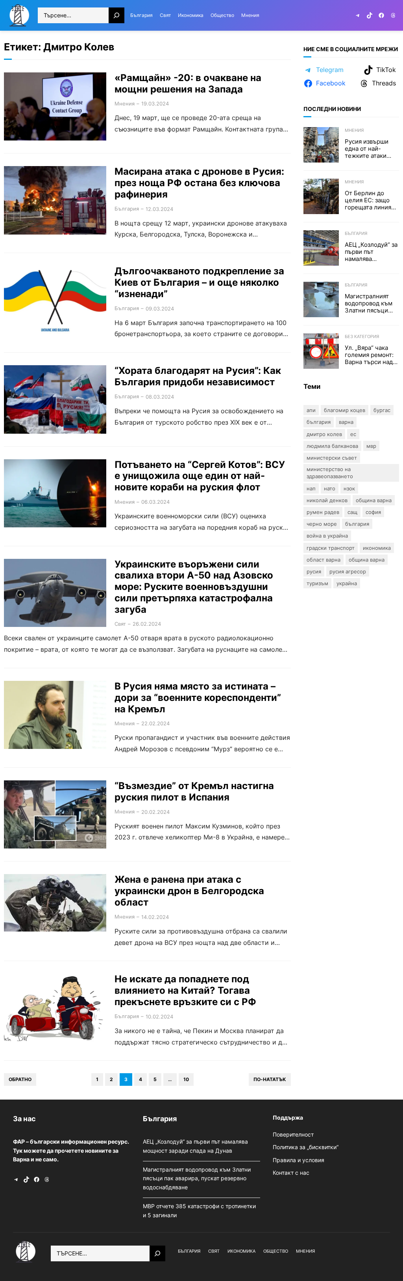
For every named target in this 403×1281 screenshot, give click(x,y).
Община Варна (374, 500)
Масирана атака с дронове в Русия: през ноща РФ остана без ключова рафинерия (199, 183)
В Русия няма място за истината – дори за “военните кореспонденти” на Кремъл (198, 698)
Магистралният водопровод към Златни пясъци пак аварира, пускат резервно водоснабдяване (369, 303)
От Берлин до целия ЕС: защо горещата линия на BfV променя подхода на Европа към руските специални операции (368, 200)
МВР (371, 446)
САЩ (352, 512)
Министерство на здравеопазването (330, 472)
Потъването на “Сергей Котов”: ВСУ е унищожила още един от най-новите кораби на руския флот (200, 476)
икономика (377, 548)
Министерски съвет (332, 458)
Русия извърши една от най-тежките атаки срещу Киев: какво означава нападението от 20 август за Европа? (371, 148)
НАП (311, 488)
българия (357, 524)
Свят (120, 624)
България (127, 208)
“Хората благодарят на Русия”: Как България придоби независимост (198, 376)
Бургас (381, 410)
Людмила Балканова (332, 446)
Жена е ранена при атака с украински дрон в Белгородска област (189, 891)
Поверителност (293, 1134)
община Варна (367, 559)
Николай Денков (327, 500)
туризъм (317, 583)
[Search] (116, 15)
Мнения (125, 103)
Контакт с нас (291, 1172)
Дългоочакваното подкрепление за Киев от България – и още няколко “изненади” (199, 282)
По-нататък (269, 1079)
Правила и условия (298, 1160)
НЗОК (349, 488)
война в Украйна (327, 535)
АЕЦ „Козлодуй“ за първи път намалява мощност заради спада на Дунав (371, 251)
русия (314, 571)
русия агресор (347, 571)
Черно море (322, 524)
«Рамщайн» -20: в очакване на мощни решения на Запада (188, 83)
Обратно (20, 1079)
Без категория (362, 336)
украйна (346, 583)
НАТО (329, 488)
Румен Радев (323, 512)
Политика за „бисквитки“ (305, 1147)
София (373, 512)
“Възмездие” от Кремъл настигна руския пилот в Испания (194, 791)
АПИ (311, 410)
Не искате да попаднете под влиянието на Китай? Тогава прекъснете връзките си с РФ (185, 990)
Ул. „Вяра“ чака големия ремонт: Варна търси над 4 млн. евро (371, 355)
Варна (346, 422)
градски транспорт (331, 548)
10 (186, 1079)
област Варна (323, 559)
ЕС (353, 434)
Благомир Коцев (344, 410)
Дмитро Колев (324, 434)
